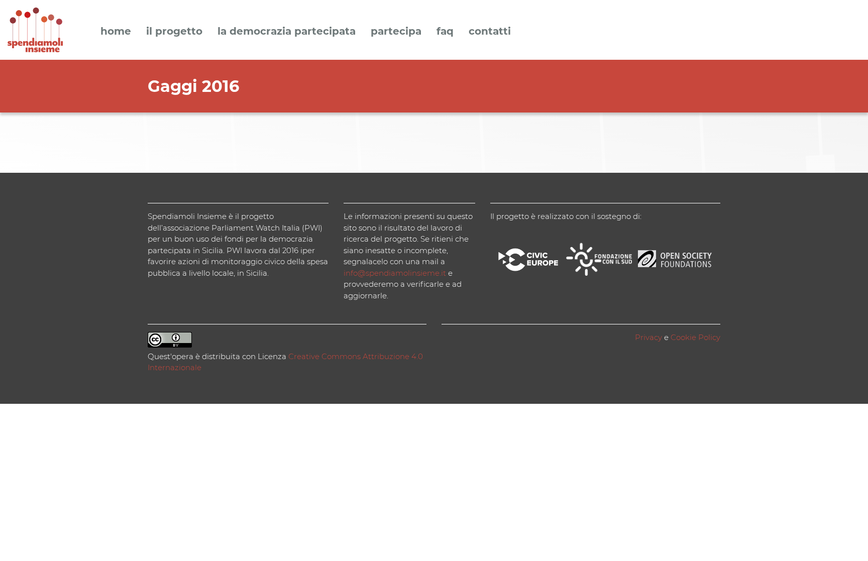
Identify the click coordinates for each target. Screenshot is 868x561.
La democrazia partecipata (287, 31)
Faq (445, 31)
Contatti (490, 31)
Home (115, 31)
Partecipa (396, 31)
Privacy (648, 337)
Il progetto (174, 31)
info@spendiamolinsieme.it (395, 273)
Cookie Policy (695, 337)
